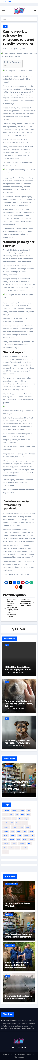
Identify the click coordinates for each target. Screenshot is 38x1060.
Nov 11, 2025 (20, 709)
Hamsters (6, 827)
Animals (22, 810)
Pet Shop (9, 766)
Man (25, 831)
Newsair (29, 1054)
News (31, 831)
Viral (5, 848)
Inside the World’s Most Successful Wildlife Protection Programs (17, 965)
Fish (7, 976)
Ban (29, 810)
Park (20, 835)
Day (15, 819)
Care (11, 814)
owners (13, 835)
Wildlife (25, 848)
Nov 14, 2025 (20, 672)
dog (20, 819)
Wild (18, 848)
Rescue (12, 839)
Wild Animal (10, 945)
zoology (6, 852)
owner (5, 835)
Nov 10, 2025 (20, 746)
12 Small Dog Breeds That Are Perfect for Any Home (17, 741)
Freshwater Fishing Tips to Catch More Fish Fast (18, 997)
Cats (22, 814)
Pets (5, 839)
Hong (27, 827)
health (14, 827)
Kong (12, 831)
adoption (6, 810)
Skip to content (5, 1)
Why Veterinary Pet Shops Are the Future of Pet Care (18, 785)
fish (12, 823)
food (25, 823)
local (18, 831)
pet (33, 835)
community (7, 819)
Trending (22, 843)
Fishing (18, 823)
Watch (11, 848)
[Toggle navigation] (3, 10)
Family (5, 823)
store (24, 839)
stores (31, 839)
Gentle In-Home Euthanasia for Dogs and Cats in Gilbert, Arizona (19, 704)
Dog (5, 26)
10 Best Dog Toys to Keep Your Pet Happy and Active (18, 668)
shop (18, 839)
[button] (19, 503)
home (21, 827)
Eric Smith (9, 49)
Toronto (14, 843)
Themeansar (19, 1057)
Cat (17, 814)
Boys (5, 814)
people (26, 835)
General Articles (11, 884)
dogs (26, 819)
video (29, 843)
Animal (14, 810)
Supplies (6, 843)
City (28, 814)
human (6, 831)
